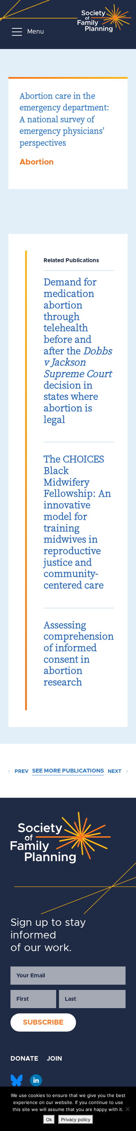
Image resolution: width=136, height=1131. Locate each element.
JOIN (54, 1059)
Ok (49, 1119)
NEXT (115, 771)
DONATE (24, 1059)
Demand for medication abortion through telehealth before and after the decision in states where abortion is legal (78, 350)
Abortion (37, 162)
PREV (21, 771)
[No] (127, 1108)
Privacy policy (75, 1119)
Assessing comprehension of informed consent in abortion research (79, 653)
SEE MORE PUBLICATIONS (68, 771)
